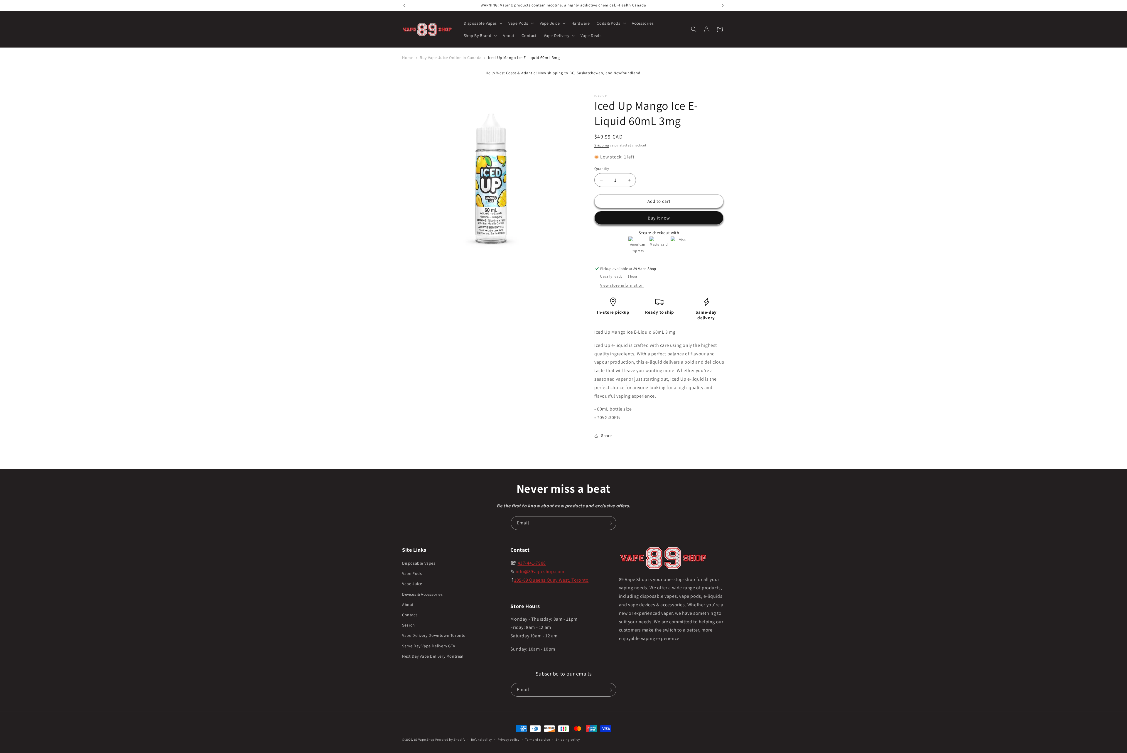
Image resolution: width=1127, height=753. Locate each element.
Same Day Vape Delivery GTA (428, 646)
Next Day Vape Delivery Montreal (433, 656)
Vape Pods (412, 573)
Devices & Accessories (422, 594)
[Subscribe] (609, 523)
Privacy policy (508, 739)
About (408, 604)
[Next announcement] (722, 5)
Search (408, 625)
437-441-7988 (532, 563)
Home (407, 57)
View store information (622, 285)
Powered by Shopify (450, 739)
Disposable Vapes (419, 563)
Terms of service (537, 739)
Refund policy (481, 739)
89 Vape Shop (424, 739)
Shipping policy (568, 739)
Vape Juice (412, 584)
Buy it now (659, 218)
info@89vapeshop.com (540, 571)
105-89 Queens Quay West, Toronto (551, 580)
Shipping (601, 145)
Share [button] (606, 435)
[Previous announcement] (404, 5)
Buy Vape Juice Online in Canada (451, 57)
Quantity (601, 168)
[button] (482, 23)
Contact (409, 614)
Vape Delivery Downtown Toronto (434, 635)
